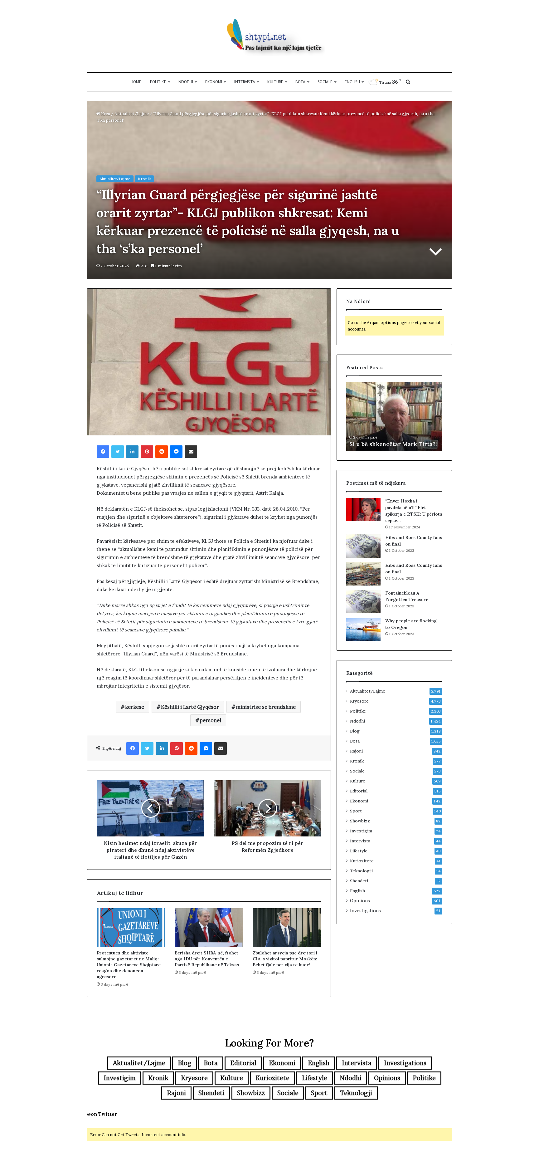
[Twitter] (117, 451)
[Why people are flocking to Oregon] (363, 629)
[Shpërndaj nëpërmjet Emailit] (191, 451)
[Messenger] (176, 451)
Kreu (105, 113)
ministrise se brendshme (266, 707)
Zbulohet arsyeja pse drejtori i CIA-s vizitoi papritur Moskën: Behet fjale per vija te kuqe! (285, 959)
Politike (158, 82)
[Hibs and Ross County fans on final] (363, 546)
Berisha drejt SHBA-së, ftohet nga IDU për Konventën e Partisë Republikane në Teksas (207, 959)
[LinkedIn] (132, 451)
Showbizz (360, 820)
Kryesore (359, 701)
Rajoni (356, 750)
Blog (355, 730)
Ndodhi (185, 82)
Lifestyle (358, 850)
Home (136, 82)
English (352, 82)
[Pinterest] (147, 451)
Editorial (358, 790)
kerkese (134, 707)
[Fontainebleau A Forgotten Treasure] (363, 601)
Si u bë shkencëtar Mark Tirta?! (393, 444)
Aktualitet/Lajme (131, 113)
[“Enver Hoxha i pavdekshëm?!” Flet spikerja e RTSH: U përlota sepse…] (363, 509)
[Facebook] (103, 451)
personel (210, 720)
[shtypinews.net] (269, 36)
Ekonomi (213, 82)
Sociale (325, 82)
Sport (356, 810)
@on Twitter (102, 1114)
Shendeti (359, 880)
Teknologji (361, 870)
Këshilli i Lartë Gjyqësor (190, 707)
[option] (394, 416)
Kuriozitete (362, 860)
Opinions (360, 901)
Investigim (361, 830)
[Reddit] (161, 451)
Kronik (144, 178)
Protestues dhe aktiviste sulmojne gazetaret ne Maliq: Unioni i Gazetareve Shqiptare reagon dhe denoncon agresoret (129, 964)
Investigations (365, 911)
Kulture (275, 82)
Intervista (244, 82)
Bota (300, 82)
